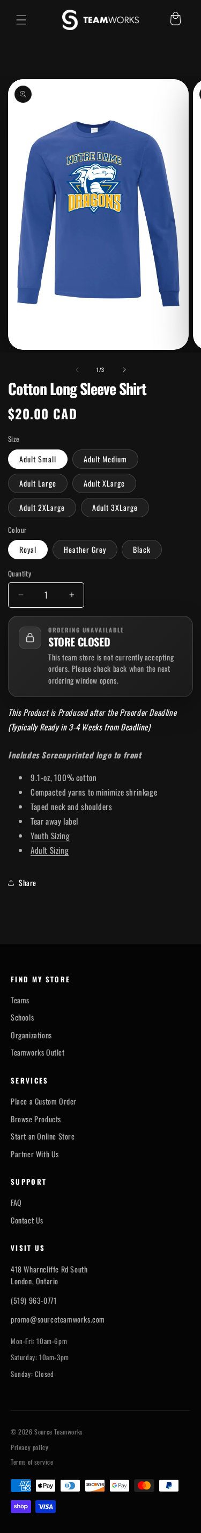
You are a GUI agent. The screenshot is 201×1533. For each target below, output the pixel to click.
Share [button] (27, 882)
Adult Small (37, 459)
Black (142, 549)
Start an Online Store (43, 1136)
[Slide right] (124, 370)
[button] (21, 20)
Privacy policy (29, 1447)
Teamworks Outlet (38, 1052)
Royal (27, 549)
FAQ (16, 1202)
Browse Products (36, 1119)
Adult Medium (105, 459)
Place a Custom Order (44, 1101)
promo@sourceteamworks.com (58, 1319)
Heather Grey (85, 549)
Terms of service (32, 1462)
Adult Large (37, 483)
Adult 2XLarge (42, 507)
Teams (20, 1000)
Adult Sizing (50, 850)
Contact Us (27, 1220)
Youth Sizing (50, 835)
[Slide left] (77, 370)
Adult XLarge (104, 483)
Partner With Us (35, 1154)
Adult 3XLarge (115, 507)
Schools (22, 1017)
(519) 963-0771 (33, 1300)
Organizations (31, 1035)
